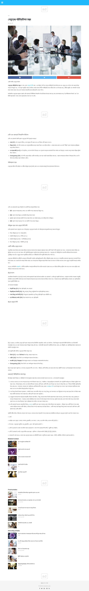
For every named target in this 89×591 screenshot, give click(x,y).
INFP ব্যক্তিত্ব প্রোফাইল (23, 556)
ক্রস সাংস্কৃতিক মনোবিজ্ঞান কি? (24, 441)
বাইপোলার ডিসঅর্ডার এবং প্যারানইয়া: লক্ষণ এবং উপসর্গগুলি (29, 500)
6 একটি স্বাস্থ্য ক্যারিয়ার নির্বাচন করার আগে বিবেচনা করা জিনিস (30, 541)
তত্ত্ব (8, 15)
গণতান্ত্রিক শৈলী (50, 386)
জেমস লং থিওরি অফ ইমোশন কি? (24, 456)
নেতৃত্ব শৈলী (30, 85)
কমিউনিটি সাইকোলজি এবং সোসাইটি (25, 522)
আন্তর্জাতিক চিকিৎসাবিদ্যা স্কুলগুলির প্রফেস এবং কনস (28, 492)
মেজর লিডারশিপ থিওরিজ (22, 464)
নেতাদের (30, 404)
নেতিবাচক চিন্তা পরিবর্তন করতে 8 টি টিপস (26, 515)
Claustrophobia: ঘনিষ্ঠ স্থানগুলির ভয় (26, 563)
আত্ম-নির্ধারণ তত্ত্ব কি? (22, 472)
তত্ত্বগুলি (18, 266)
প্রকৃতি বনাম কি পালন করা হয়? (24, 449)
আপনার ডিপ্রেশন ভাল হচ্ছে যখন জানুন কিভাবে (27, 507)
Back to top (44, 583)
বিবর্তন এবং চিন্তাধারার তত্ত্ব (23, 548)
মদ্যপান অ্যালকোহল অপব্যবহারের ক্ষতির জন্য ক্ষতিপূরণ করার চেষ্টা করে (31, 533)
